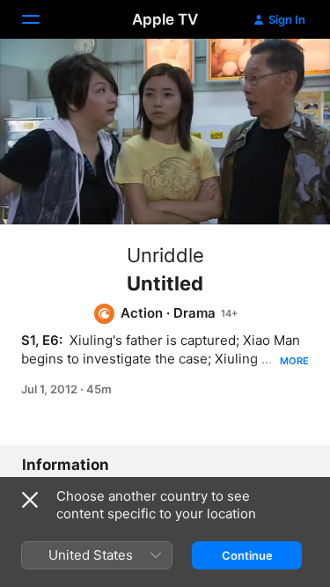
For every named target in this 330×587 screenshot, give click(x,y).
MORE (294, 361)
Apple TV (165, 19)
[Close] (30, 500)
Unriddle (165, 255)
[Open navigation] (41, 19)
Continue (247, 555)
